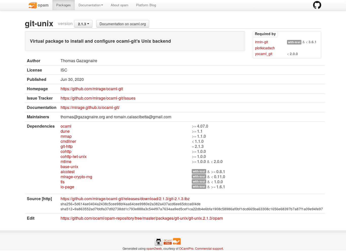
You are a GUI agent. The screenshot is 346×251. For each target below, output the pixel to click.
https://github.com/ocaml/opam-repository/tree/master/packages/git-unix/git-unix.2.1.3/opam (142, 218)
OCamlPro (186, 248)
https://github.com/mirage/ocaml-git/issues (98, 98)
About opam (119, 5)
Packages (63, 5)
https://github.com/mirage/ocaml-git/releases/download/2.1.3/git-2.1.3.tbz (125, 198)
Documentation (90, 5)
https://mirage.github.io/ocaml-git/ (90, 107)
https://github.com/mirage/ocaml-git (92, 89)
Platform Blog (146, 5)
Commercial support (209, 248)
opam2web (154, 248)
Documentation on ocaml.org (123, 23)
